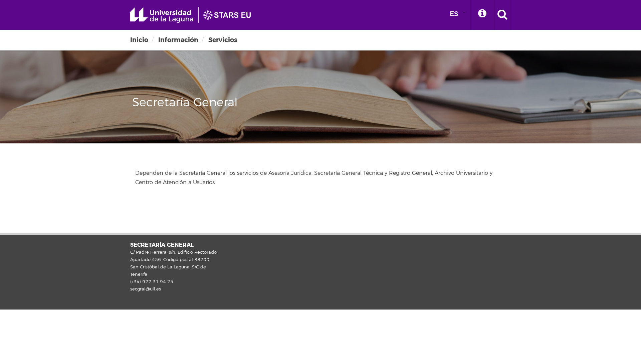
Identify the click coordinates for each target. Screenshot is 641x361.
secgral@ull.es (145, 289)
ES (454, 14)
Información (178, 40)
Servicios (222, 40)
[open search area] (502, 15)
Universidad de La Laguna (193, 15)
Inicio (139, 40)
